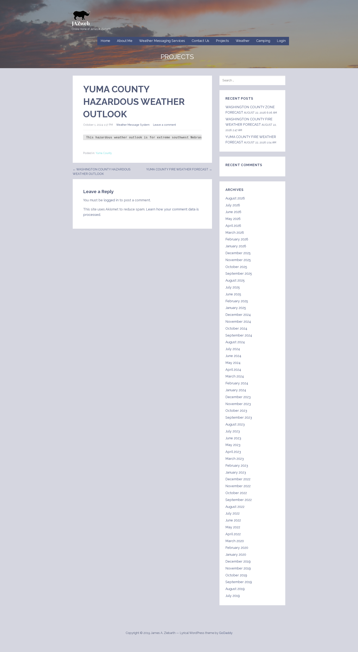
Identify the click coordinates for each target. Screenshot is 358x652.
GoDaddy (226, 633)
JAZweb (81, 23)
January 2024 (235, 390)
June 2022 (233, 520)
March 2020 (234, 541)
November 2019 (238, 568)
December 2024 (238, 315)
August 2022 (234, 507)
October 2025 (236, 267)
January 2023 (235, 472)
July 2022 (232, 513)
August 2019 (235, 589)
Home (105, 41)
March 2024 (234, 376)
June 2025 (233, 294)
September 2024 (238, 335)
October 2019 (236, 575)
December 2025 (238, 253)
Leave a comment (164, 124)
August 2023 (235, 424)
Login (281, 41)
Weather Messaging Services (162, 41)
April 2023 (233, 452)
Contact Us (200, 41)
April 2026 (233, 226)
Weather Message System (133, 124)
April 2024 (233, 370)
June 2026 (233, 212)
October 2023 (236, 411)
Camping (263, 41)
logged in (111, 200)
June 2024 (233, 356)
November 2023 (238, 404)
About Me (124, 41)
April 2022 (233, 534)
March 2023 (234, 459)
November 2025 (238, 260)
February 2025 (236, 301)
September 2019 (238, 582)
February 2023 (236, 465)
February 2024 (236, 383)
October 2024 (236, 328)
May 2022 (232, 527)
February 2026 (236, 239)
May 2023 (232, 445)
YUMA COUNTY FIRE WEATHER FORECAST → (179, 169)
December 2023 (238, 397)
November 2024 (238, 321)
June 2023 (233, 438)
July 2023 (232, 431)
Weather (242, 41)
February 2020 (236, 548)
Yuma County (104, 153)
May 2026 (233, 219)
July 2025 (232, 287)
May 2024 (233, 363)
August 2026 (235, 198)
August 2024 (235, 342)
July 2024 (232, 349)
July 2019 (232, 596)
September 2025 (238, 273)
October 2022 (236, 493)
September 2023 (238, 417)
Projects (222, 41)
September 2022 (238, 500)
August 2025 (235, 280)
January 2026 (235, 246)
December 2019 (238, 561)
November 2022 (238, 486)
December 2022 (237, 479)
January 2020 (235, 554)
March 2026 (234, 232)
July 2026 (232, 205)
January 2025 (235, 308)
